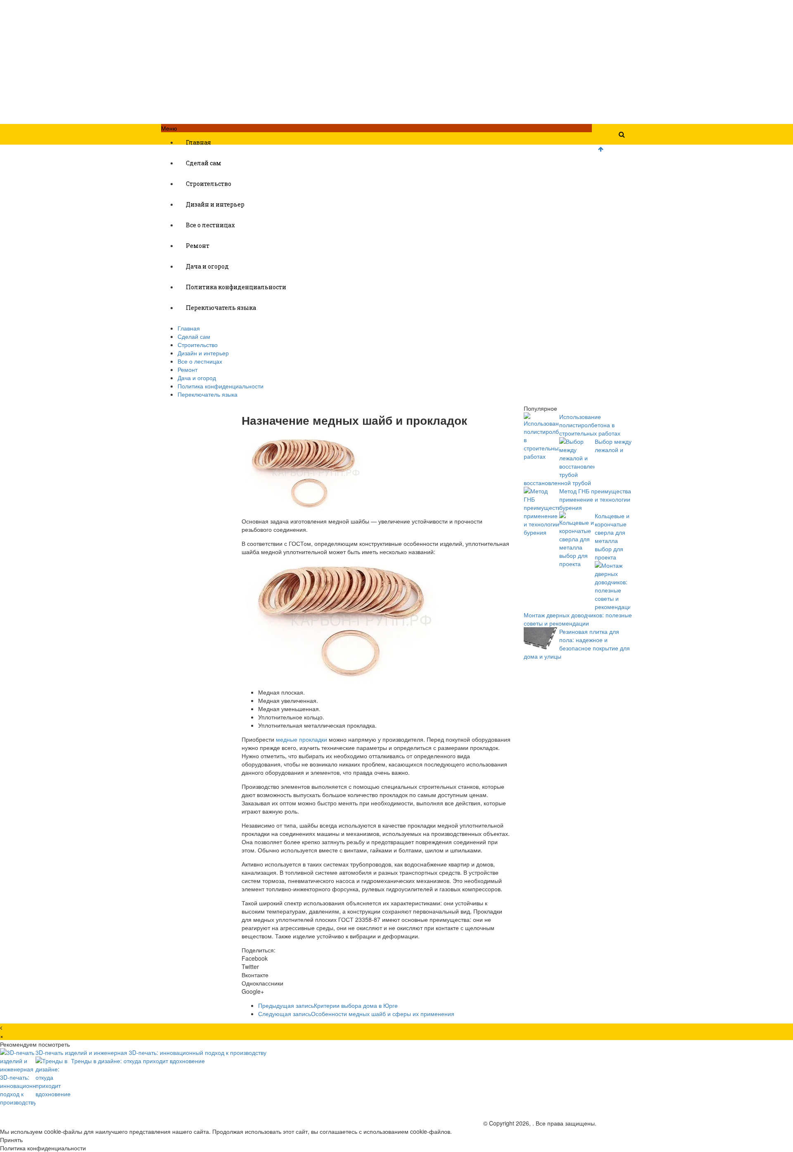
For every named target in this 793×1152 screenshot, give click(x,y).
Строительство (208, 184)
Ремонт (197, 246)
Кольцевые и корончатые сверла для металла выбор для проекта (612, 536)
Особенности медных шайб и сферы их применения (356, 1013)
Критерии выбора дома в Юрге (328, 1005)
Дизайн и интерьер (215, 204)
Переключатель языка (221, 308)
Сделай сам (203, 163)
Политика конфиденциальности (236, 287)
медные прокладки (301, 739)
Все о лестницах (210, 225)
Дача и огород (207, 266)
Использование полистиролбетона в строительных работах (589, 424)
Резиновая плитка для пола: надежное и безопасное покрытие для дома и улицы (577, 643)
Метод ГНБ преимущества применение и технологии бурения (595, 499)
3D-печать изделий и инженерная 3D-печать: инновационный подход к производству (151, 1052)
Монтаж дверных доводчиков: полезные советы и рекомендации (578, 619)
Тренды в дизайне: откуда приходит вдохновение (138, 1061)
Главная (198, 142)
